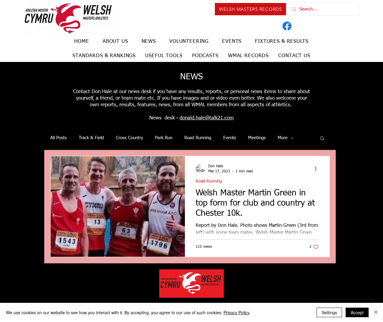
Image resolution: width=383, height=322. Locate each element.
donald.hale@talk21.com (207, 118)
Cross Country (129, 138)
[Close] (375, 312)
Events (229, 138)
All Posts (58, 138)
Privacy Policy (237, 312)
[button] (322, 139)
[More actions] (317, 168)
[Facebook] (287, 26)
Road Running (197, 138)
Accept (357, 312)
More (283, 138)
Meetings (257, 138)
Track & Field (91, 138)
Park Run (163, 138)
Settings (329, 312)
